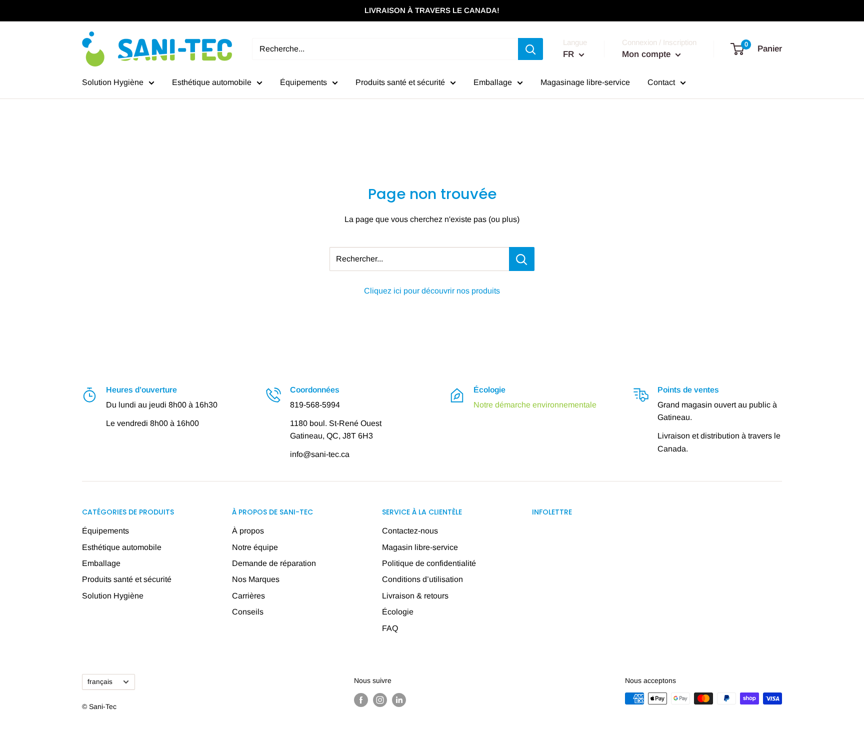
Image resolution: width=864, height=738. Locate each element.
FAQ (390, 628)
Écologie (398, 612)
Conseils (248, 612)
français (100, 682)
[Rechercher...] (521, 259)
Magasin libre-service (420, 547)
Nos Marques (256, 579)
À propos (248, 530)
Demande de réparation (274, 563)
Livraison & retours (415, 596)
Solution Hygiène (113, 82)
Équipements (303, 82)
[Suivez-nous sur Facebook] (361, 699)
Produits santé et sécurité (400, 82)
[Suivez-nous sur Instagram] (380, 699)
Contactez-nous (410, 530)
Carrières (248, 596)
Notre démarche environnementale (535, 404)
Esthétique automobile (212, 82)
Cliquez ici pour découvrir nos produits (432, 290)
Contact (661, 82)
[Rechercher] (530, 49)
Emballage (493, 82)
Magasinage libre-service (585, 82)
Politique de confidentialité (429, 563)
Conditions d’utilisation (422, 579)
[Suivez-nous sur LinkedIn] (399, 699)
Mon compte (647, 54)
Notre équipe (255, 547)
